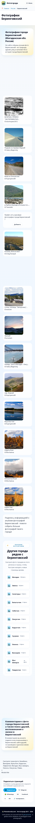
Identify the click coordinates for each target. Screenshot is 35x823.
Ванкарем (6, 763)
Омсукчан (13, 768)
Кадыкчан (22, 763)
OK (10, 798)
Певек (19, 768)
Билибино (23, 761)
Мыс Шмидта (23, 766)
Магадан (15, 766)
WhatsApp (9, 794)
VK (18, 794)
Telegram (22, 790)
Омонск (6, 768)
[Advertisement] (17, 75)
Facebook (25, 794)
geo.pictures (27, 814)
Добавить (17, 224)
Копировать (19, 798)
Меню (29, 3)
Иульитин (14, 763)
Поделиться (10, 790)
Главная (6, 8)
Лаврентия (7, 766)
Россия (13, 8)
